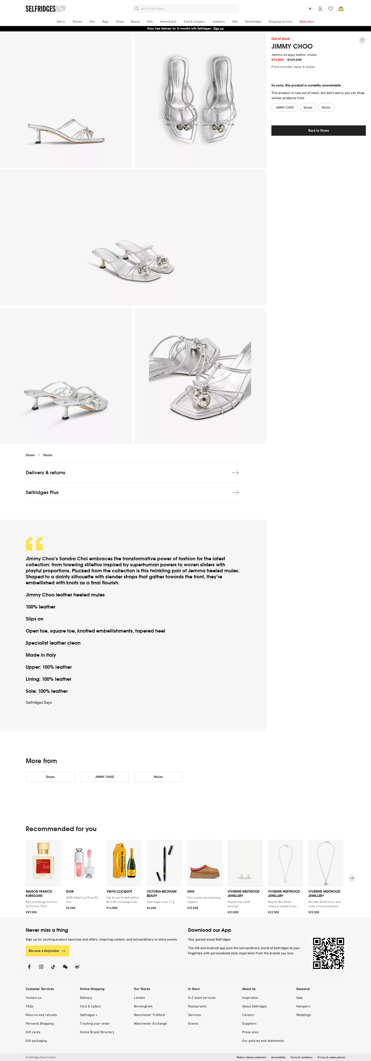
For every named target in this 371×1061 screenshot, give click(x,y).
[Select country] (310, 8)
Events (193, 1023)
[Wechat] (65, 969)
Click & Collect (90, 1006)
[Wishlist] (330, 8)
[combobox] (188, 8)
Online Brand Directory (97, 1032)
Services (194, 1015)
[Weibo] (77, 969)
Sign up (218, 28)
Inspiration (250, 997)
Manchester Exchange (150, 1023)
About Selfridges (254, 1006)
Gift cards (33, 1032)
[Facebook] (29, 969)
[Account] (320, 8)
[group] (185, 878)
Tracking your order (95, 1023)
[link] (42, 904)
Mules (47, 455)
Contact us (33, 997)
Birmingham (143, 1006)
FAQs (29, 1006)
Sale (299, 997)
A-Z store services (202, 997)
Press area (250, 1032)
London (139, 997)
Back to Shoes (318, 130)
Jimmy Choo (40, 559)
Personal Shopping (40, 1023)
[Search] (137, 8)
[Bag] (341, 8)
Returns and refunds (41, 1015)
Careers (248, 1015)
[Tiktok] (53, 969)
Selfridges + (89, 1015)
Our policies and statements (263, 1041)
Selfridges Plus (42, 492)
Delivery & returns (45, 473)
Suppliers (249, 1023)
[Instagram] (41, 969)
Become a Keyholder (44, 951)
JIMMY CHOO (292, 46)
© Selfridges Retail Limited (40, 1057)
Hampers (303, 1006)
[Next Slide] (351, 878)
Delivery (86, 997)
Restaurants (197, 1006)
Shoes (30, 455)
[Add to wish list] (362, 40)
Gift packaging (36, 1041)
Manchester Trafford (149, 1015)
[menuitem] (61, 21)
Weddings (303, 1015)
